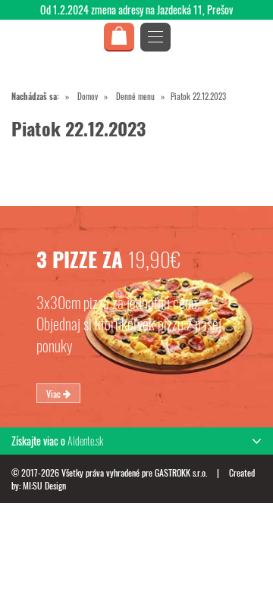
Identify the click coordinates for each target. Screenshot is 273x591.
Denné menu (135, 96)
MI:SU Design (44, 485)
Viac (54, 392)
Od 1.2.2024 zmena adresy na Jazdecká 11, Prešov (136, 9)
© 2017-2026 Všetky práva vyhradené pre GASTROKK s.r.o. (110, 472)
